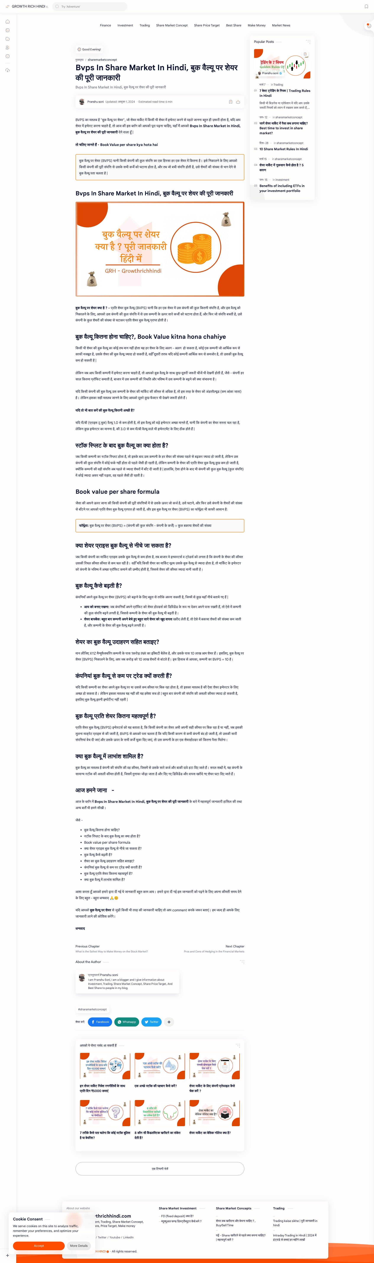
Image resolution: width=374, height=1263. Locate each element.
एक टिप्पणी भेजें (160, 1169)
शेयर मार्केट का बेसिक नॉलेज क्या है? (210, 1133)
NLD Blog (162, 1251)
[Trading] (145, 25)
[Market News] (281, 25)
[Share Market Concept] (172, 25)
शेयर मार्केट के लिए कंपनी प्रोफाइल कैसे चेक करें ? (212, 1088)
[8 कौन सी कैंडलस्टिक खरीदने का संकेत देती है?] (160, 1113)
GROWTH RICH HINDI (28, 6)
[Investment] (125, 25)
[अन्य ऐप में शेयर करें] (169, 1022)
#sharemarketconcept (92, 1009)
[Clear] (123, 6)
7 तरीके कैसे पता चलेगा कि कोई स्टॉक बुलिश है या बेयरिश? (105, 1135)
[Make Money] (257, 25)
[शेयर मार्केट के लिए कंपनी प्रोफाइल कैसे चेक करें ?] (214, 1066)
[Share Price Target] (207, 25)
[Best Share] (233, 25)
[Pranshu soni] (95, 102)
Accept (39, 1246)
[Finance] (105, 25)
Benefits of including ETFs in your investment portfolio (282, 188)
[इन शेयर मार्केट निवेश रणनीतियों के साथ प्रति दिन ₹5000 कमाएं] (105, 1066)
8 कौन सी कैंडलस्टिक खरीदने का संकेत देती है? (157, 1135)
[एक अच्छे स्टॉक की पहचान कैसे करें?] (160, 1066)
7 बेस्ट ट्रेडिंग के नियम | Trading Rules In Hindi (285, 93)
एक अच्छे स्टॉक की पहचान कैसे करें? (156, 1086)
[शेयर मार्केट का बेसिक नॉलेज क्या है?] (214, 1113)
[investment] (282, 179)
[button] (100, 1022)
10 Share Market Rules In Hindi (284, 149)
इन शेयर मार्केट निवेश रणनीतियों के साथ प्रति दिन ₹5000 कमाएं (102, 1088)
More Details (79, 1246)
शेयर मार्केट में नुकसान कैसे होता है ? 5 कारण (282, 167)
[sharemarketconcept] (289, 117)
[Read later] (230, 102)
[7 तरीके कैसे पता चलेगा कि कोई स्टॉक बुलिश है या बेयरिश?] (105, 1113)
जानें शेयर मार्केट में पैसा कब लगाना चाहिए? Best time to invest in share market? (284, 128)
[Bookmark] (366, 6)
